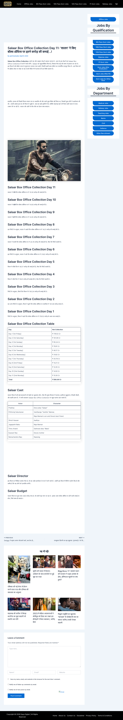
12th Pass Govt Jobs (79, 4)
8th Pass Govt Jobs (43, 4)
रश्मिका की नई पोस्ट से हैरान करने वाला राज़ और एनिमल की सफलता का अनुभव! (18, 589)
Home (19, 4)
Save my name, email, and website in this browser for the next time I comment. (35, 679)
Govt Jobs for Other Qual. (103, 79)
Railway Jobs (107, 4)
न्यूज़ (116, 4)
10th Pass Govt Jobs (61, 4)
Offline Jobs (28, 4)
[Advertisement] (61, 706)
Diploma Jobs (103, 57)
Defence (103, 128)
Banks (103, 118)
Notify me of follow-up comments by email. (23, 684)
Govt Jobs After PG (103, 74)
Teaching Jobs (103, 113)
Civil (103, 123)
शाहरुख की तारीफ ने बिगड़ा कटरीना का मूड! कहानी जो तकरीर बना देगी (17, 616)
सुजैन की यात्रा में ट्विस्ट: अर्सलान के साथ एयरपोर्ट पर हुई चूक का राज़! (43, 574)
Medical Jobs (103, 103)
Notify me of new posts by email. (19, 689)
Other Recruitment (103, 133)
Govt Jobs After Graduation (103, 68)
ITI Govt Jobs (94, 4)
